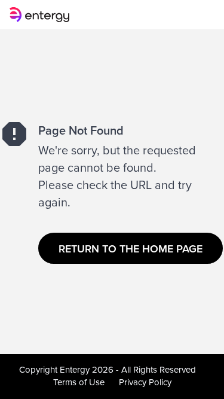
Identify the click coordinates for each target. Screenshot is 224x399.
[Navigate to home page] (42, 14)
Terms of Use (79, 382)
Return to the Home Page (130, 249)
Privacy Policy (145, 382)
